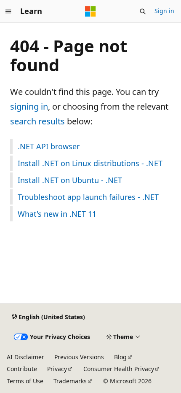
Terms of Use (25, 381)
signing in (29, 106)
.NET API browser (49, 146)
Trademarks (70, 381)
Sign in (164, 11)
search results (37, 121)
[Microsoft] (90, 11)
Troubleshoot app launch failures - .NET (88, 197)
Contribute (22, 369)
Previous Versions (79, 357)
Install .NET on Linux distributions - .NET (90, 163)
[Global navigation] (8, 11)
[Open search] (142, 11)
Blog (120, 357)
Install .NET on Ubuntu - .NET (70, 180)
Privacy (57, 369)
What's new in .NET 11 (57, 214)
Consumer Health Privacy (118, 369)
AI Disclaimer (25, 357)
